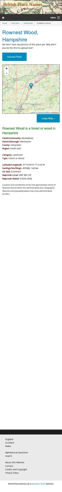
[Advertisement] (31, 232)
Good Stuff (39, 483)
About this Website (14, 462)
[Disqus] (31, 306)
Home (4, 23)
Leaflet (32, 112)
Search (8, 456)
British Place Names (22, 4)
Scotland (9, 442)
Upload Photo (14, 56)
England (15, 23)
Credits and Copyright (16, 469)
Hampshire (28, 23)
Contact (9, 466)
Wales (8, 446)
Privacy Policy (12, 472)
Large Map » (48, 118)
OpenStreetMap (44, 112)
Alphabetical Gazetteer (16, 452)
